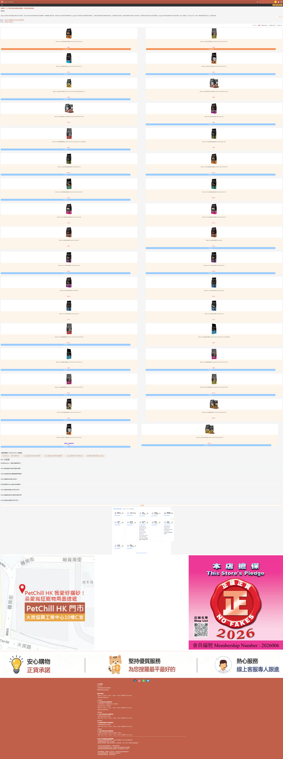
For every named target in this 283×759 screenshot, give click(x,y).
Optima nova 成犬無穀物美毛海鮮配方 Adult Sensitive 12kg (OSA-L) (69, 41)
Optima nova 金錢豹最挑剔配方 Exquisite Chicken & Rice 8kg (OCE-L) (214, 362)
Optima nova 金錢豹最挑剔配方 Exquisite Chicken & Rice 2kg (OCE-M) (69, 387)
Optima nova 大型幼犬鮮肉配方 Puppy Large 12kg (214, 290)
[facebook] (135, 679)
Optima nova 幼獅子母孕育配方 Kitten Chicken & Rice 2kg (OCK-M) (209, 437)
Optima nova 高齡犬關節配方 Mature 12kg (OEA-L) (69, 240)
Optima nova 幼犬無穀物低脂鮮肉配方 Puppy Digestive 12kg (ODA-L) (69, 192)
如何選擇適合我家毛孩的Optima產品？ (96, 455)
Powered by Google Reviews (141, 552)
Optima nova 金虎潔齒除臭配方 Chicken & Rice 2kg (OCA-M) (214, 412)
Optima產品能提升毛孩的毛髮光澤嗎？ (32, 455)
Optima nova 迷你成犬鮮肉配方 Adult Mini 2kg (69, 290)
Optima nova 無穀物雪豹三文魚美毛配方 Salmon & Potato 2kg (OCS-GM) (69, 116)
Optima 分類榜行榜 (9, 20)
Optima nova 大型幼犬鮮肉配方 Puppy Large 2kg (69, 313)
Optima (2, 15)
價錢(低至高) (273, 25)
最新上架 (280, 25)
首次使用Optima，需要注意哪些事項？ (11, 455)
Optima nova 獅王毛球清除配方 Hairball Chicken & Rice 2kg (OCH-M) (214, 387)
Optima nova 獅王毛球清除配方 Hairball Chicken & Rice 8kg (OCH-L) (214, 41)
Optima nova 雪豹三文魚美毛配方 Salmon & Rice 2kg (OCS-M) (69, 437)
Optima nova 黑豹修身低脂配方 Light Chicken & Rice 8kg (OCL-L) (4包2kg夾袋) (214, 337)
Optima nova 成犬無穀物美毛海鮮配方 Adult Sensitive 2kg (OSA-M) (214, 166)
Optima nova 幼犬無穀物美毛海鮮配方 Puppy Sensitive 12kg (69, 217)
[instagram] (139, 679)
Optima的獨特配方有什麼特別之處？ (75, 455)
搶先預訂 (66, 74)
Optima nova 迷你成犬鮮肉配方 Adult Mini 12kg (214, 116)
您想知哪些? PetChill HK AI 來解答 (11, 453)
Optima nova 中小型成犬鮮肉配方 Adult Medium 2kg (214, 265)
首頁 (2, 5)
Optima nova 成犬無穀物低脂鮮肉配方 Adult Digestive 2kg (68, 166)
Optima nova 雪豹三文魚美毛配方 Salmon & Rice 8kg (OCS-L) (214, 66)
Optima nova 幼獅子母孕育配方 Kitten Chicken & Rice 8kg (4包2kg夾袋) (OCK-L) (69, 91)
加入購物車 (66, 49)
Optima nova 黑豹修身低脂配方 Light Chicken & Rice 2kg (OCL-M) (69, 362)
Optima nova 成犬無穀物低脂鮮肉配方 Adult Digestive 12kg (214, 141)
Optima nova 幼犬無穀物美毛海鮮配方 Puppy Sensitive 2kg (214, 217)
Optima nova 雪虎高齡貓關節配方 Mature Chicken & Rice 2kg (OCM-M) (69, 337)
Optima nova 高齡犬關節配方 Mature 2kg (214, 240)
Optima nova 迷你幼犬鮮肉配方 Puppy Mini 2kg (214, 313)
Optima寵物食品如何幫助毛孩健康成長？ (54, 455)
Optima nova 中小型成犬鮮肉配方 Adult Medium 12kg (69, 265)
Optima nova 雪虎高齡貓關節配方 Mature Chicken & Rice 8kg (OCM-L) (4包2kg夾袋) (69, 141)
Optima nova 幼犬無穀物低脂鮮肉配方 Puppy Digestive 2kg (214, 192)
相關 (259, 25)
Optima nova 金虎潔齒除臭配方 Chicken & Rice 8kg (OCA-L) (69, 412)
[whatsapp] (143, 679)
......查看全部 (279, 16)
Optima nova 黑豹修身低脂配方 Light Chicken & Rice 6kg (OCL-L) (69, 66)
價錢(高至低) (264, 25)
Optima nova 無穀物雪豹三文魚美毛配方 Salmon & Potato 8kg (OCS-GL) (214, 91)
